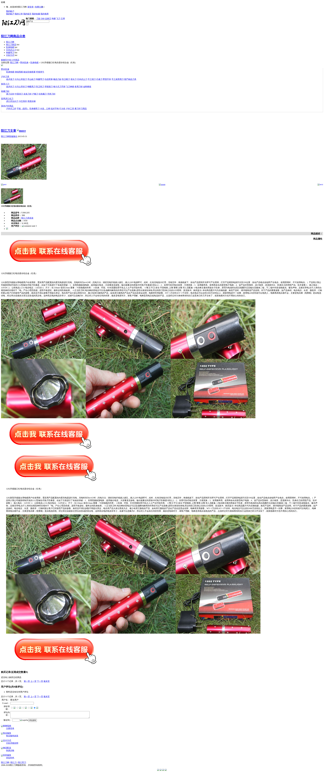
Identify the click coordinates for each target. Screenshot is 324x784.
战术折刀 (10, 86)
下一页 (40, 681)
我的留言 (27, 14)
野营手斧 (107, 79)
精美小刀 (5, 84)
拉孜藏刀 (43, 94)
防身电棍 (10, 47)
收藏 (3, 2)
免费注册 (39, 7)
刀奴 (38, 18)
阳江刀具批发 (27, 218)
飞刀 (58, 18)
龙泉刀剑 (27, 94)
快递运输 (10, 750)
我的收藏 (36, 14)
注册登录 (10, 728)
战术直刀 (10, 79)
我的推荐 (44, 14)
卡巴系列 (23, 101)
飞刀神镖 (70, 86)
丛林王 (48, 18)
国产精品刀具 (130, 79)
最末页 (47, 681)
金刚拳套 (87, 86)
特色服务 (7, 755)
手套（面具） (23, 109)
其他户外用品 (7, 106)
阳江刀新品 (11, 45)
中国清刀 (19, 94)
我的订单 (19, 14)
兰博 (63, 18)
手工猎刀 (92, 79)
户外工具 (70, 109)
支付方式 (7, 740)
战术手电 (55, 109)
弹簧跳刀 (49, 86)
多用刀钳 (79, 86)
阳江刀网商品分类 (13, 36)
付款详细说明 (12, 743)
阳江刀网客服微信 (9, 136)
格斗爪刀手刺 (59, 86)
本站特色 (10, 758)
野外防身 (24, 62)
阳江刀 (14, 762)
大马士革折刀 (21, 86)
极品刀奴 (57, 79)
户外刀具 (5, 77)
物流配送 (7, 748)
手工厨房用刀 (118, 79)
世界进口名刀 (7, 99)
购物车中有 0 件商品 (10, 60)
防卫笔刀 (40, 86)
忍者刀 (99, 79)
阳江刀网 (10, 42)
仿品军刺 (49, 79)
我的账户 (10, 11)
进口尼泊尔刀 (12, 101)
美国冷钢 (31, 101)
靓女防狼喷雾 (29, 72)
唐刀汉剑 (10, 94)
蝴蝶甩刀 (31, 86)
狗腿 (54, 18)
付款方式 (10, 55)
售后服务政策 (12, 736)
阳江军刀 (22, 762)
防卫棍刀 (66, 79)
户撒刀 (35, 94)
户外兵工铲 (11, 109)
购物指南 (7, 726)
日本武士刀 (11, 50)
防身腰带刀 (34, 109)
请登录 (30, 7)
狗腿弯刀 (10, 52)
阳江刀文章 (8, 130)
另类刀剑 (51, 94)
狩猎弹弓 (40, 72)
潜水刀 (73, 79)
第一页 (27, 681)
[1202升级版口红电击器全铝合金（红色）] (24, 183)
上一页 (33, 681)
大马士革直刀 (21, 79)
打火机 (62, 109)
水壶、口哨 (45, 109)
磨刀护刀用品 (81, 109)
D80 (43, 18)
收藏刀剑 (5, 91)
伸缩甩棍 (19, 72)
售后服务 (7, 733)
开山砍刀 (31, 79)
